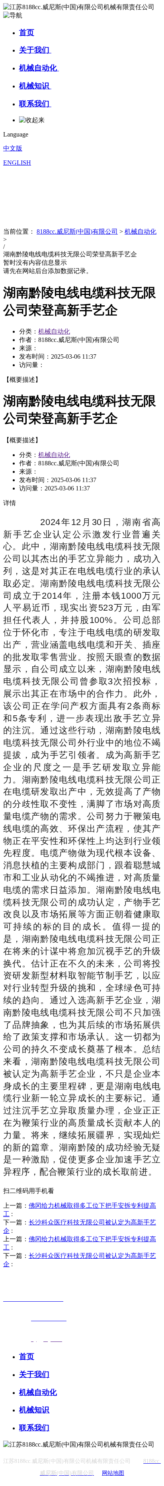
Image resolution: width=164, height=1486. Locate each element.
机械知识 (35, 86)
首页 (26, 32)
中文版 (12, 148)
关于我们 (35, 50)
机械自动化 (39, 68)
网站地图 (113, 1473)
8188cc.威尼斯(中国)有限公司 (77, 231)
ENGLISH (17, 162)
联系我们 (35, 104)
